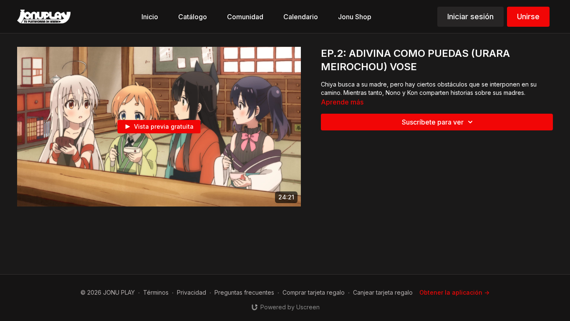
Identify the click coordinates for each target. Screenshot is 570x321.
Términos (156, 292)
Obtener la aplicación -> (454, 292)
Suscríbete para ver (433, 122)
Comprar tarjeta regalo (313, 292)
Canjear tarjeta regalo (383, 292)
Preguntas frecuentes (244, 292)
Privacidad (191, 292)
